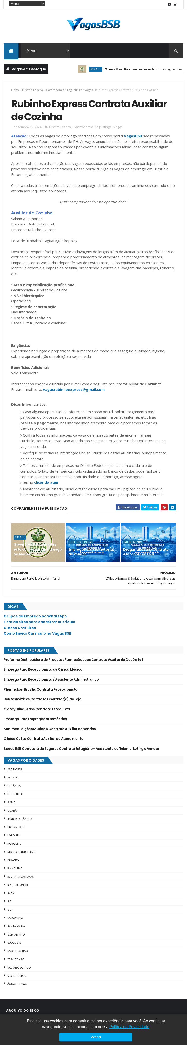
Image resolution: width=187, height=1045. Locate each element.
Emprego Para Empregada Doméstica (35, 718)
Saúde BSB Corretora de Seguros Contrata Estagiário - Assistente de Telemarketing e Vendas (81, 748)
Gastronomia (55, 90)
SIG (9, 910)
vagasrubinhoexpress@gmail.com (74, 389)
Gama (11, 802)
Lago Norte (15, 827)
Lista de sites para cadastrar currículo (39, 621)
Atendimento (133, 542)
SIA (9, 901)
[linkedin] (175, 4)
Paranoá (13, 860)
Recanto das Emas (20, 877)
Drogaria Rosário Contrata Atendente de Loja (145, 552)
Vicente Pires (16, 976)
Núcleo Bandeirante (21, 852)
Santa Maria (16, 926)
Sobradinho (16, 935)
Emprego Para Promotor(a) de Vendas (91, 552)
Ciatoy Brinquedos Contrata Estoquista (37, 709)
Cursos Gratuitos (20, 627)
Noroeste (14, 844)
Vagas (88, 90)
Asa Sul (85, 69)
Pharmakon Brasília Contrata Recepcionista (40, 689)
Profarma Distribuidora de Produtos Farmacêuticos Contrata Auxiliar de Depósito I (73, 659)
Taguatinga (74, 90)
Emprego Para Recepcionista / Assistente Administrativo (51, 679)
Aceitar (96, 1037)
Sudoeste (14, 943)
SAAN (10, 893)
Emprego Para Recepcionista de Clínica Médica (43, 669)
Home (15, 90)
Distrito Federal (33, 90)
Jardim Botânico (19, 819)
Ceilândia (14, 786)
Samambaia (15, 918)
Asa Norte (14, 769)
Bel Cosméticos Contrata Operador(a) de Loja (42, 699)
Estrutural (15, 794)
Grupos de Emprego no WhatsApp (35, 616)
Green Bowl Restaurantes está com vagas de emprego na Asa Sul (38, 549)
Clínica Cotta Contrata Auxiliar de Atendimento (43, 738)
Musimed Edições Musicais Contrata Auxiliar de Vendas (50, 728)
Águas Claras (17, 984)
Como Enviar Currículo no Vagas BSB (38, 633)
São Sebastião (17, 951)
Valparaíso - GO (19, 968)
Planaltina (14, 868)
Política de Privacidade (129, 1027)
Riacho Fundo (17, 885)
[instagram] (169, 4)
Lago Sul (13, 835)
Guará (12, 811)
